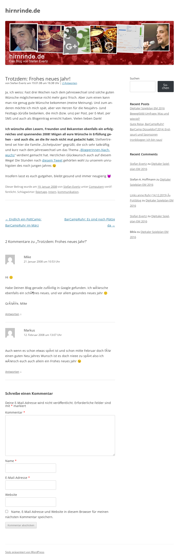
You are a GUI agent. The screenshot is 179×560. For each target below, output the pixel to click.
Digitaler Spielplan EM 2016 (147, 108)
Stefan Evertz (71, 187)
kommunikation (68, 192)
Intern (52, 192)
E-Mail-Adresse (17, 478)
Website (11, 495)
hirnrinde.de (22, 10)
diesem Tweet (52, 160)
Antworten (12, 314)
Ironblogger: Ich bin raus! (146, 140)
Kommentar (15, 412)
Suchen (134, 78)
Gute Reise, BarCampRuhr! (147, 124)
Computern (96, 187)
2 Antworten (69, 83)
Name (11, 461)
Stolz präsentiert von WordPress (24, 552)
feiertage (41, 192)
